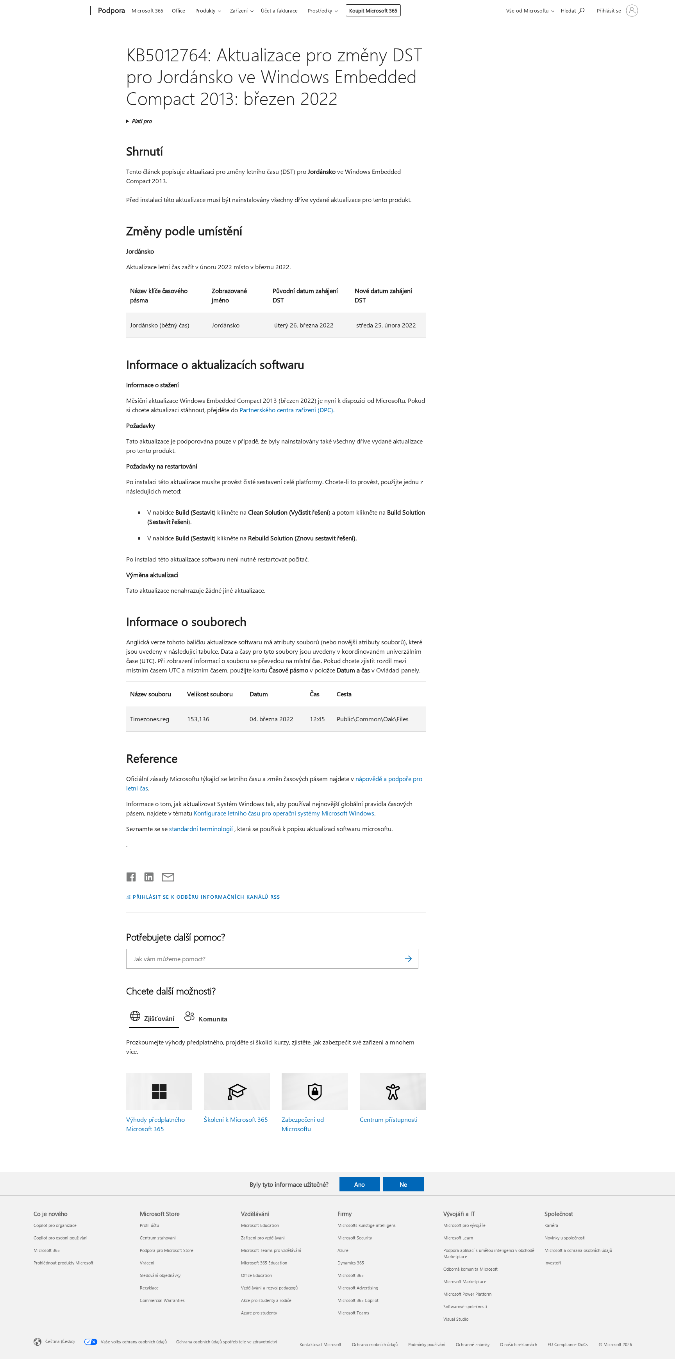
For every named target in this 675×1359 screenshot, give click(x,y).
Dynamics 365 (351, 1263)
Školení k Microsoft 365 (236, 1119)
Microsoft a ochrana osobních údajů (578, 1250)
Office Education (256, 1275)
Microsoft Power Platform (467, 1294)
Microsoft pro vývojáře (464, 1225)
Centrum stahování (158, 1238)
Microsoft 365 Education (264, 1263)
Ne (403, 1184)
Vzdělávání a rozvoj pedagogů (269, 1288)
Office (178, 10)
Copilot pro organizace (55, 1225)
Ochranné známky (472, 1344)
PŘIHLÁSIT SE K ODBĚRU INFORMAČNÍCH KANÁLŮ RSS (206, 896)
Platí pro (142, 121)
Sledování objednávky (160, 1275)
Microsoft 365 (147, 10)
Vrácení (147, 1263)
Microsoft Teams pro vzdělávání (271, 1250)
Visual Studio (455, 1319)
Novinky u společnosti (565, 1238)
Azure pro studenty (259, 1313)
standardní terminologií (201, 828)
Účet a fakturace (279, 10)
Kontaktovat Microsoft (320, 1344)
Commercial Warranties (162, 1300)
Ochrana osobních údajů (375, 1344)
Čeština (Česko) (60, 1341)
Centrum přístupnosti (389, 1119)
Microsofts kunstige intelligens (367, 1225)
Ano (359, 1184)
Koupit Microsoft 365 (373, 10)
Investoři (553, 1263)
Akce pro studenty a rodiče (266, 1300)
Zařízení (239, 10)
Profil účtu (149, 1225)
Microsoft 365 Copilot (358, 1300)
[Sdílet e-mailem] (164, 875)
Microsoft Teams (353, 1313)
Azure (343, 1250)
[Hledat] (408, 959)
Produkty (205, 10)
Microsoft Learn (458, 1238)
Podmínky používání (426, 1344)
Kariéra (551, 1225)
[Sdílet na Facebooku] (131, 875)
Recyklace (149, 1288)
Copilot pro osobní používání (61, 1238)
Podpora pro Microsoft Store (166, 1250)
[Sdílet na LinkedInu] (146, 875)
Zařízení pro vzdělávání (263, 1238)
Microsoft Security (355, 1238)
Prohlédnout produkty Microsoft (63, 1263)
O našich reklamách (518, 1344)
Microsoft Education (260, 1225)
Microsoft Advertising (358, 1288)
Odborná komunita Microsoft (470, 1269)
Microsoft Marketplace (464, 1281)
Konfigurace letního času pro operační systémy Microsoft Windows (284, 813)
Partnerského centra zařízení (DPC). (286, 410)
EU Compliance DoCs (568, 1344)
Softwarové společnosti (465, 1306)
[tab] (154, 1018)
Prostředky (320, 10)
